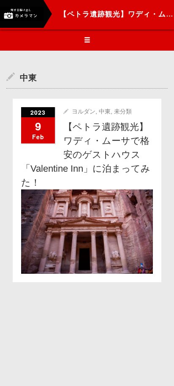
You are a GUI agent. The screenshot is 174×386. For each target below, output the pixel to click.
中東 (105, 111)
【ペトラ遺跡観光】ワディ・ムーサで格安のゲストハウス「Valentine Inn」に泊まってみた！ (85, 154)
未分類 (123, 111)
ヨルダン (83, 111)
